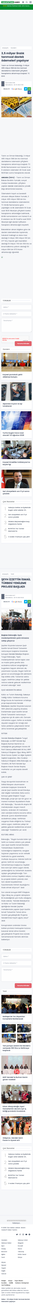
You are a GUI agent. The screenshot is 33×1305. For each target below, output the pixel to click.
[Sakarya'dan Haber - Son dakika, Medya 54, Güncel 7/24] (10, 2)
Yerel (12, 574)
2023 (12, 1295)
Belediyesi (5, 706)
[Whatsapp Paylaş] (29, 89)
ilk (13, 208)
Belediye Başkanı (15, 738)
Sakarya (26, 694)
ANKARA (4, 177)
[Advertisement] (16, 28)
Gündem (13, 48)
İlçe (24, 741)
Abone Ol (6, 89)
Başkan (4, 635)
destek (10, 186)
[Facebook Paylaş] (29, 92)
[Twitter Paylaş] (25, 89)
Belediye (18, 654)
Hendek (12, 654)
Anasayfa (5, 48)
